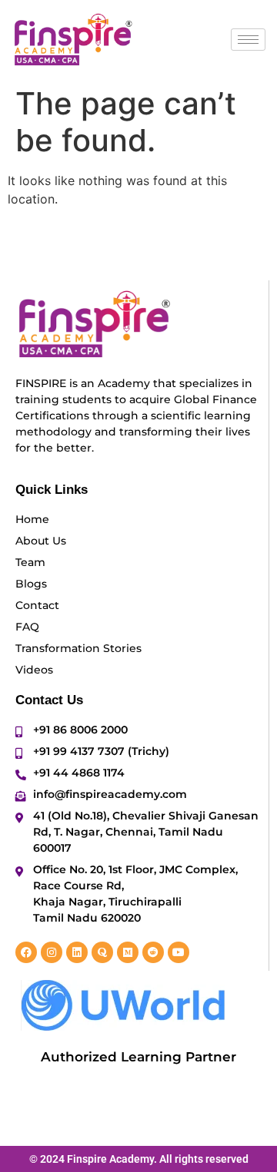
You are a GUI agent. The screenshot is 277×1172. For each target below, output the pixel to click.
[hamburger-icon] (248, 39)
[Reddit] (153, 952)
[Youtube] (178, 952)
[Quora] (102, 952)
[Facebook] (26, 952)
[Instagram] (51, 952)
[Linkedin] (77, 952)
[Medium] (127, 952)
